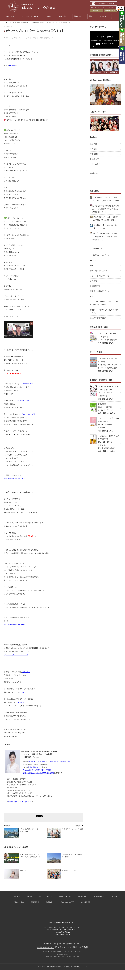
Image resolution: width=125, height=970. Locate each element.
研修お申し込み (19, 902)
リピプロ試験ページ (99, 896)
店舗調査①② (35, 902)
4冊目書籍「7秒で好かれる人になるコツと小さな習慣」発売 (49, 761)
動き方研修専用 (85, 902)
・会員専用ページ (94, 7)
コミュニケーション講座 (30, 16)
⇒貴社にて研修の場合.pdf (62, 934)
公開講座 (49, 16)
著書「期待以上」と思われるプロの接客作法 (38, 773)
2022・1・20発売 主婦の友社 (108, 392)
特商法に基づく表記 (65, 896)
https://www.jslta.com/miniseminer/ (16, 655)
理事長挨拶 (94, 154)
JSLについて (10, 16)
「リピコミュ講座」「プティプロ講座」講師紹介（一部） (104, 303)
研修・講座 (63, 16)
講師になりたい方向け (38, 22)
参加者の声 (94, 159)
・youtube (110, 7)
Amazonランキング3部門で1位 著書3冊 (37, 770)
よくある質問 (95, 164)
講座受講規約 (82, 896)
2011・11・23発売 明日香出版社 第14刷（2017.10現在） (108, 443)
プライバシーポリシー (45, 896)
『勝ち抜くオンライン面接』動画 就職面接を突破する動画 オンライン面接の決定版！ (108, 365)
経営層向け (36, 38)
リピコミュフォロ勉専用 (66, 902)
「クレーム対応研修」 (29, 414)
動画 (91, 266)
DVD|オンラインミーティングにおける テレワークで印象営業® (108, 338)
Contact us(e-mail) (62, 954)
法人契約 (114, 896)
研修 (91, 296)
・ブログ (103, 7)
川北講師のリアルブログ (99, 255)
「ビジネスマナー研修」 (21, 401)
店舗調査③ (49, 902)
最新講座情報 (95, 286)
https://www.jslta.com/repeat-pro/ (15, 624)
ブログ (12, 22)
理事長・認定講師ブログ (23, 22)
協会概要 (93, 144)
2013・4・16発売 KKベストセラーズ (106, 408)
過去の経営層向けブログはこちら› (20, 801)
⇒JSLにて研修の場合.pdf (62, 932)
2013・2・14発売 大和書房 (108, 424)
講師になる (78, 16)
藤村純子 (12, 65)
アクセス (93, 149)
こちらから (26, 672)
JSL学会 (93, 260)
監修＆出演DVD (33, 767)
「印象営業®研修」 (28, 384)
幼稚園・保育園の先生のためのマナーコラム (104, 311)
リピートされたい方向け (25, 38)
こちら (30, 712)
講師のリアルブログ (98, 318)
